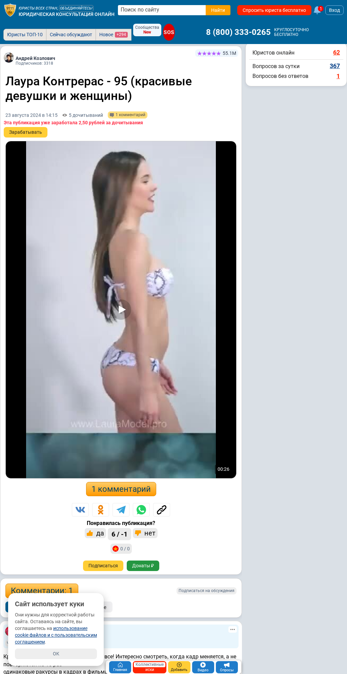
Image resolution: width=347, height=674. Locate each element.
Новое (112, 34)
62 (336, 52)
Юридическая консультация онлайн (67, 14)
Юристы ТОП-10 (25, 34)
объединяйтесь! (76, 8)
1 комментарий (121, 489)
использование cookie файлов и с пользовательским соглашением (56, 635)
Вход (334, 10)
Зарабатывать (25, 132)
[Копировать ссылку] (161, 510)
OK (56, 653)
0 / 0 (125, 548)
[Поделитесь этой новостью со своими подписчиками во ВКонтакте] (80, 510)
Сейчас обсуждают (71, 34)
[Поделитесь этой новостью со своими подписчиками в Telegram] (121, 510)
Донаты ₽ (143, 565)
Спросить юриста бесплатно (274, 10)
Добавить (179, 670)
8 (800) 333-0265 (238, 32)
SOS (169, 32)
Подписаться (103, 565)
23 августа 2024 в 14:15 (31, 115)
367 (335, 66)
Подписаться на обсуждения (206, 590)
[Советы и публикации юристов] (10, 10)
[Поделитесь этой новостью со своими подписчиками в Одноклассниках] (100, 510)
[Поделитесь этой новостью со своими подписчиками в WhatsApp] (141, 510)
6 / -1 (119, 534)
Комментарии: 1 (42, 590)
